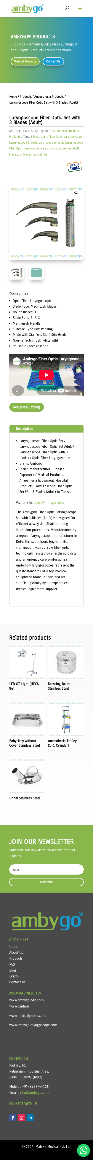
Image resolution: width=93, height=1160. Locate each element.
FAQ (12, 964)
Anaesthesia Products (49, 97)
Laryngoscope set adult (64, 148)
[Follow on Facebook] (12, 1117)
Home (13, 97)
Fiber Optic (56, 137)
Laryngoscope (73, 137)
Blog (12, 970)
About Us (16, 952)
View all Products (25, 61)
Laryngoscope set (35, 148)
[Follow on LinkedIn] (30, 1117)
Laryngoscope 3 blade (23, 142)
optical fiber (40, 154)
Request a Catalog (26, 407)
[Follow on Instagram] (21, 1117)
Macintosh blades (20, 154)
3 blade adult (39, 137)
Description (24, 429)
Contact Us (53, 61)
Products (26, 97)
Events (14, 976)
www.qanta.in (19, 1006)
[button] (76, 193)
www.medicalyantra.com (27, 1016)
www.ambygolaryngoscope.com (33, 1025)
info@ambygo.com (34, 1093)
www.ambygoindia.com (26, 1000)
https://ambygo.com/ (48, 503)
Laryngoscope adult (51, 142)
